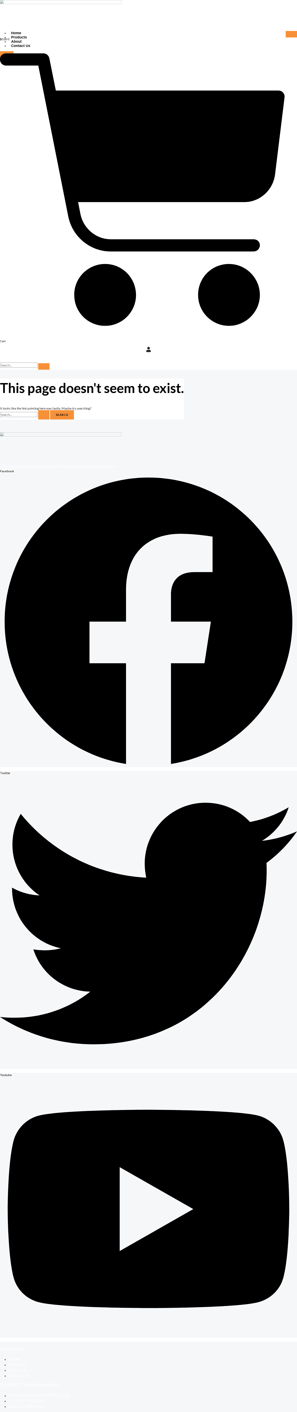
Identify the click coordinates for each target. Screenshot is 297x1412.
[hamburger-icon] (291, 34)
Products (19, 37)
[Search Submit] (44, 414)
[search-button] (44, 366)
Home (16, 33)
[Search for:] (25, 414)
